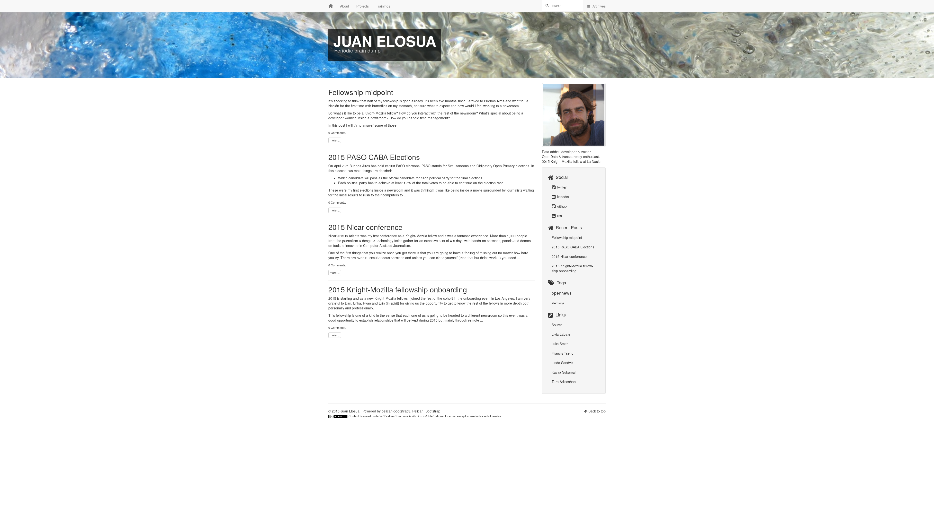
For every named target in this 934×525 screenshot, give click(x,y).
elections (558, 303)
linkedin (562, 196)
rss (559, 215)
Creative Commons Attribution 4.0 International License (419, 416)
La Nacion (594, 161)
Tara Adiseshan (564, 381)
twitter (561, 187)
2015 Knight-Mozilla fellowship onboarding (397, 289)
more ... (335, 140)
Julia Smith (560, 343)
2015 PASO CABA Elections (374, 157)
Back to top (597, 411)
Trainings (383, 6)
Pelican (417, 411)
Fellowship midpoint (360, 92)
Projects (362, 6)
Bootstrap (432, 411)
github (561, 206)
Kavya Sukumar (564, 372)
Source (557, 324)
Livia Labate (561, 334)
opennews (562, 293)
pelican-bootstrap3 (396, 411)
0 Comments (336, 133)
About (344, 6)
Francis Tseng (563, 353)
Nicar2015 (336, 235)
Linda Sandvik (562, 362)
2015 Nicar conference (365, 227)
